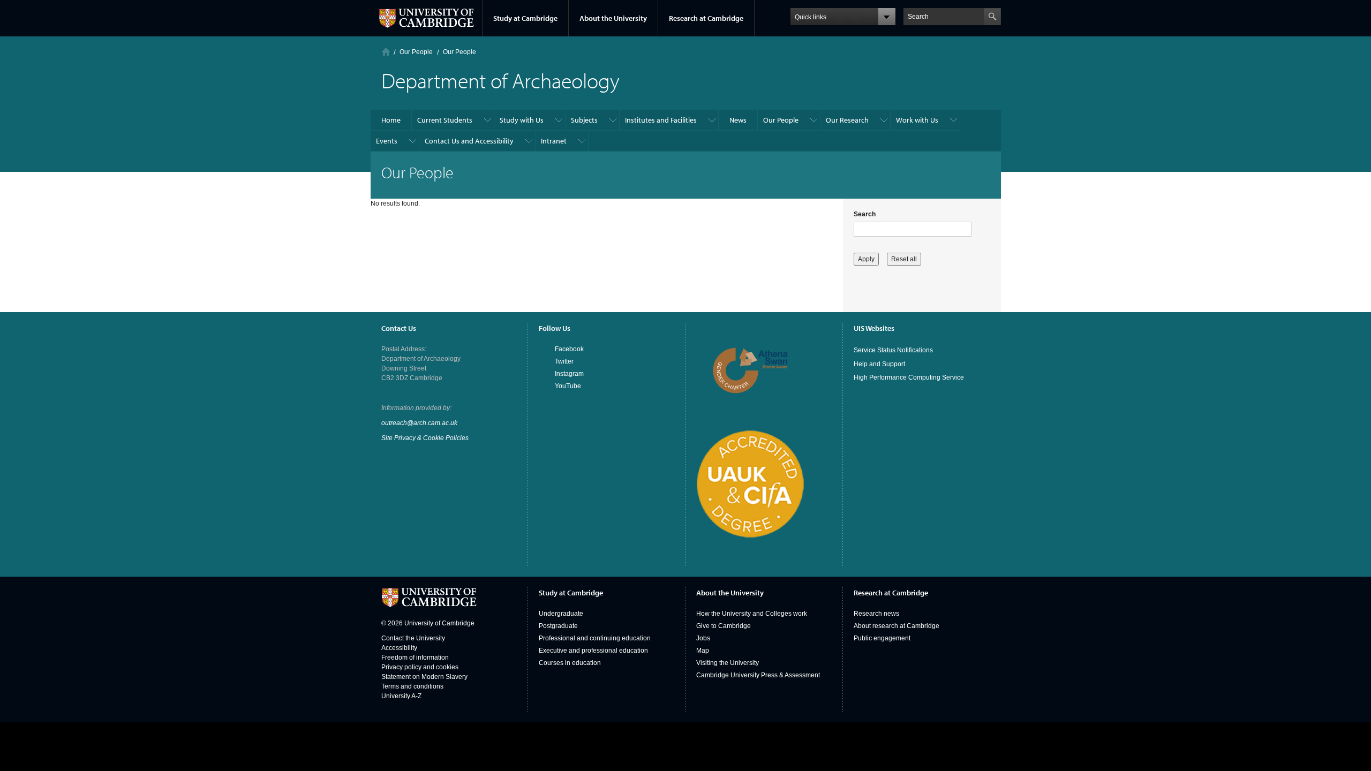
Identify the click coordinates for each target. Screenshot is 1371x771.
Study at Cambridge (525, 18)
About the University (613, 18)
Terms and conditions (412, 686)
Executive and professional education (593, 650)
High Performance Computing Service (909, 377)
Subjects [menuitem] (584, 120)
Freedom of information (415, 657)
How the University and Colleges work (751, 613)
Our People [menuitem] (781, 120)
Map (702, 650)
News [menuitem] (738, 120)
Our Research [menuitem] (847, 120)
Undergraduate (561, 613)
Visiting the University (727, 663)
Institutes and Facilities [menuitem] (661, 120)
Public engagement (882, 638)
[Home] (385, 51)
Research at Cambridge (706, 18)
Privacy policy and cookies (419, 667)
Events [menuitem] (386, 141)
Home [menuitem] (391, 120)
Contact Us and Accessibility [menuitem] (469, 141)
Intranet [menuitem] (554, 141)
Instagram (569, 373)
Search (865, 214)
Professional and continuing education (595, 638)
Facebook (569, 349)
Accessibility (399, 648)
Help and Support (879, 364)
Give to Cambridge (723, 626)
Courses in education (570, 663)
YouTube (568, 386)
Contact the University (413, 638)
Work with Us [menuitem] (917, 120)
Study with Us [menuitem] (522, 120)
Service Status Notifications (893, 350)
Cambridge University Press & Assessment (758, 675)
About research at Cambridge (896, 626)
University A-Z (401, 696)
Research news (876, 613)
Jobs (703, 638)
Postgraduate (558, 626)
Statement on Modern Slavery (424, 677)
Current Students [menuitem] (444, 120)
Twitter (564, 361)
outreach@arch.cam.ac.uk (419, 423)
